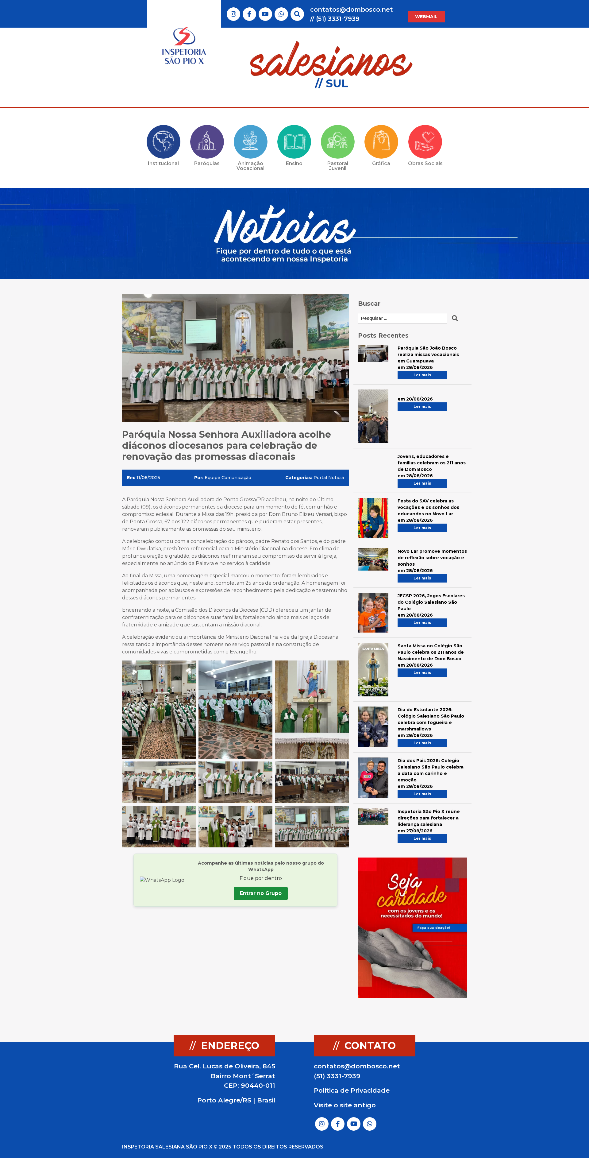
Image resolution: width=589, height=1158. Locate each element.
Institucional (163, 163)
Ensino (294, 163)
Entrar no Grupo (261, 893)
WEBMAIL (426, 16)
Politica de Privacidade (352, 1090)
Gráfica (381, 163)
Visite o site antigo (345, 1105)
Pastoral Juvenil (337, 166)
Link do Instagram (233, 14)
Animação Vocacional (250, 166)
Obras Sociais (425, 163)
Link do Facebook (249, 14)
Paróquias (207, 163)
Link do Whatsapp (281, 14)
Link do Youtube (265, 14)
